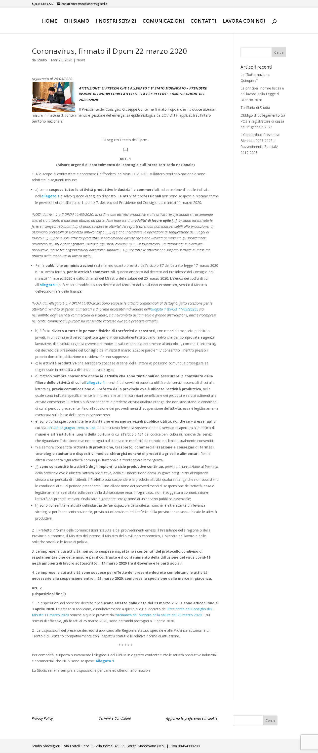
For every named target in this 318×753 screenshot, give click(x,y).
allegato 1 (50, 196)
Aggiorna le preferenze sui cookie (191, 718)
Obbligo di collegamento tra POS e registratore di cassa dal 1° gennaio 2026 (262, 121)
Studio (42, 60)
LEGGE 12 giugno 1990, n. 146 (71, 427)
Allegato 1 (105, 661)
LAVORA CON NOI (244, 21)
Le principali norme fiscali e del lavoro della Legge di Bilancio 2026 (262, 94)
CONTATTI (203, 21)
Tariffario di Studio (255, 107)
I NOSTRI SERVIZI (116, 21)
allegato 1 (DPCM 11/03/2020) (174, 309)
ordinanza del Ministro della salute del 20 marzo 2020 (159, 615)
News (80, 60)
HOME (49, 21)
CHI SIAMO (76, 21)
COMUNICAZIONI (163, 21)
